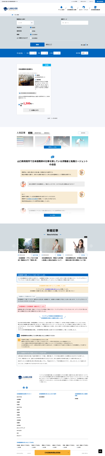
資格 (19, 415)
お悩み (19, 425)
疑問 (19, 422)
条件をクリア (49, 44)
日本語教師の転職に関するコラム (52, 289)
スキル (19, 417)
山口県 (19, 447)
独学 (19, 409)
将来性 (19, 420)
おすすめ (20, 397)
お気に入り (34, 110)
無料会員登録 (100, 1)
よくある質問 (74, 1)
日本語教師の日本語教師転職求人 (28, 93)
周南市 (33, 27)
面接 (19, 402)
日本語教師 (34, 38)
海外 (19, 404)
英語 (19, 412)
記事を (50, 147)
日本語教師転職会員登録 (52, 452)
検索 (37, 44)
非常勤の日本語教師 (33, 199)
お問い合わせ (83, 1)
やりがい (20, 430)
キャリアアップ (21, 428)
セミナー (20, 435)
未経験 (19, 399)
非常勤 (33, 31)
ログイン (91, 1)
